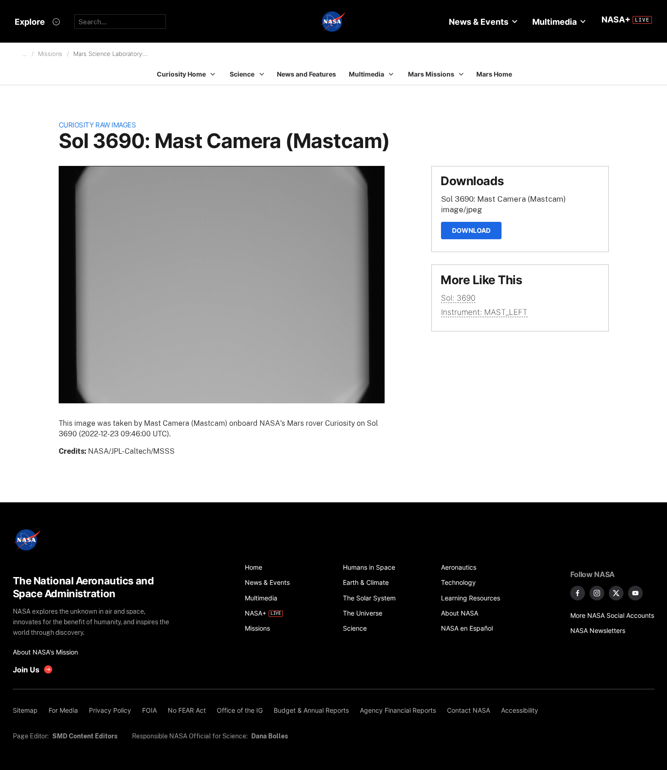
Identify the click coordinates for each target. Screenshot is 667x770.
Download (471, 230)
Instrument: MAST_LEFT (484, 312)
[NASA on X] (616, 593)
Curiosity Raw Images (97, 125)
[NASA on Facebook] (577, 593)
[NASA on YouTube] (635, 593)
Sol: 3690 (458, 297)
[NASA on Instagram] (597, 593)
